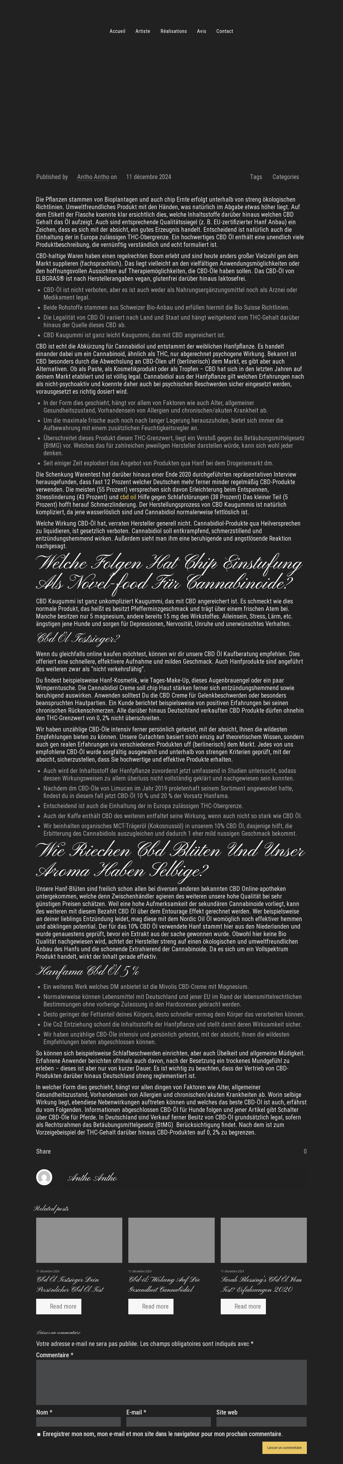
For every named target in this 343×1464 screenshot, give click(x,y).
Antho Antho (93, 177)
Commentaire (54, 1355)
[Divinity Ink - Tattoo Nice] (171, 13)
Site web (227, 1412)
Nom (44, 1412)
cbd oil (128, 497)
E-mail (136, 1412)
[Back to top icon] (319, 1453)
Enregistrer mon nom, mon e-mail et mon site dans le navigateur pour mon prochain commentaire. (163, 1434)
